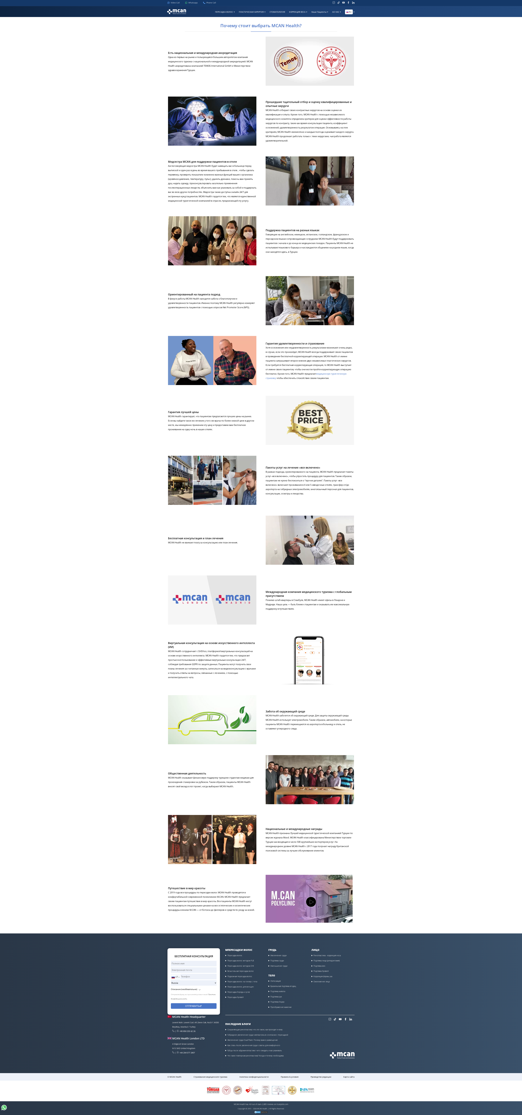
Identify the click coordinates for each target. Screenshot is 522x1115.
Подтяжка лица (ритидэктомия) (326, 960)
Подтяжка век (319, 966)
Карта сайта (349, 1077)
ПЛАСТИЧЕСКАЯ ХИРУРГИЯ (251, 12)
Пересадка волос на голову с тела (242, 981)
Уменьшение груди (278, 966)
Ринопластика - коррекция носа (327, 955)
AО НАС (335, 12)
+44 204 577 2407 (187, 1052)
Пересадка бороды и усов (238, 992)
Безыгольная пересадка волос (240, 971)
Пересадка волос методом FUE (240, 960)
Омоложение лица (321, 981)
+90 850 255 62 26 (187, 1031)
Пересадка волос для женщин (240, 986)
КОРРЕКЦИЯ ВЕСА (297, 12)
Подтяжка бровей (321, 971)
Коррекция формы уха (322, 976)
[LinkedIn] (353, 2)
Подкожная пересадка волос (239, 976)
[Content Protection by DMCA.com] (261, 1112)
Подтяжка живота (277, 991)
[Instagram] (334, 2)
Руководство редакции (321, 1077)
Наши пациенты (319, 12)
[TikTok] (338, 2)
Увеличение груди (278, 955)
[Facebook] (348, 2)
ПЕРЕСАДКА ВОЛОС (224, 12)
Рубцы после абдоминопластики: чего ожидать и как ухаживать (254, 1050)
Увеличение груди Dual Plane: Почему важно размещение (252, 1040)
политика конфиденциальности (254, 1077)
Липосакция (275, 981)
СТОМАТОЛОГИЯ (277, 12)
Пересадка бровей (235, 997)
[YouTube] (343, 2)
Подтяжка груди (277, 960)
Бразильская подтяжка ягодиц (283, 986)
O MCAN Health (174, 1077)
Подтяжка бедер (277, 1001)
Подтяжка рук (276, 996)
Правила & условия (289, 1077)
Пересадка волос (234, 955)
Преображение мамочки (280, 1007)
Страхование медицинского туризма (210, 1077)
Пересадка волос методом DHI (240, 966)
